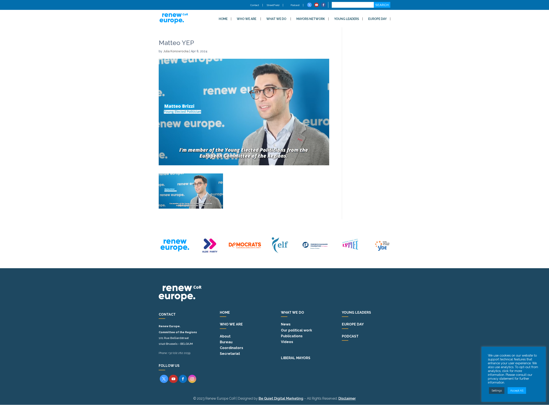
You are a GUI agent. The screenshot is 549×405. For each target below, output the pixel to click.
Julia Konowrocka (176, 51)
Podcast (295, 5)
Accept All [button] (516, 390)
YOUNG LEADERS (346, 18)
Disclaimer (347, 398)
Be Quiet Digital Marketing (281, 398)
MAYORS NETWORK (310, 18)
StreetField (273, 5)
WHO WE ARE (246, 18)
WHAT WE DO (276, 18)
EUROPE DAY (377, 18)
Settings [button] (497, 390)
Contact (254, 5)
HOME (223, 18)
